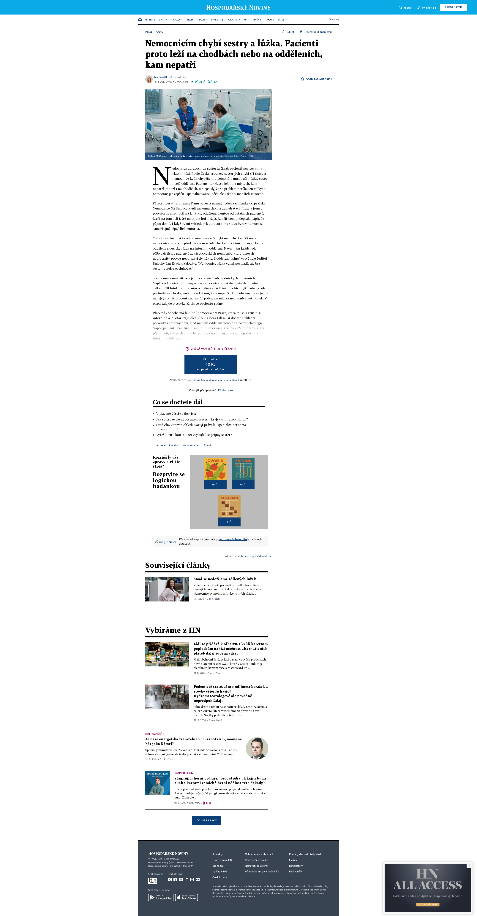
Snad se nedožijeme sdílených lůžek (225, 579)
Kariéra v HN (219, 871)
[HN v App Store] (186, 897)
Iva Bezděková (163, 77)
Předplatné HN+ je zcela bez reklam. (253, 556)
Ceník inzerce (219, 877)
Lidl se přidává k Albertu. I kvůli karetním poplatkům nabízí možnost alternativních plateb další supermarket (231, 649)
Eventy (293, 860)
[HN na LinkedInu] (186, 879)
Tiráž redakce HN (222, 860)
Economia (218, 866)
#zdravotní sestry (167, 445)
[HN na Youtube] (198, 879)
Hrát (215, 484)
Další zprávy (207, 820)
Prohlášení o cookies (256, 860)
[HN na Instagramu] (181, 879)
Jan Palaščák (154, 733)
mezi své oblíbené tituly (234, 539)
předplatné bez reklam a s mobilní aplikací (213, 380)
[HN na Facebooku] (175, 879)
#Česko (208, 445)
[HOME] (140, 19)
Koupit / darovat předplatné (305, 854)
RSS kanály (295, 871)
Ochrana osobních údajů (259, 854)
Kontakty (217, 854)
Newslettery (296, 866)
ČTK (251, 156)
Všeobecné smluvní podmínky (262, 871)
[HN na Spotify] (192, 879)
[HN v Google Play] (160, 897)
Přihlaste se (225, 390)
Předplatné (453, 7)
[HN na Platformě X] (170, 879)
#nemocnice (191, 445)
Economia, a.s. (172, 859)
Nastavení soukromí (256, 866)
